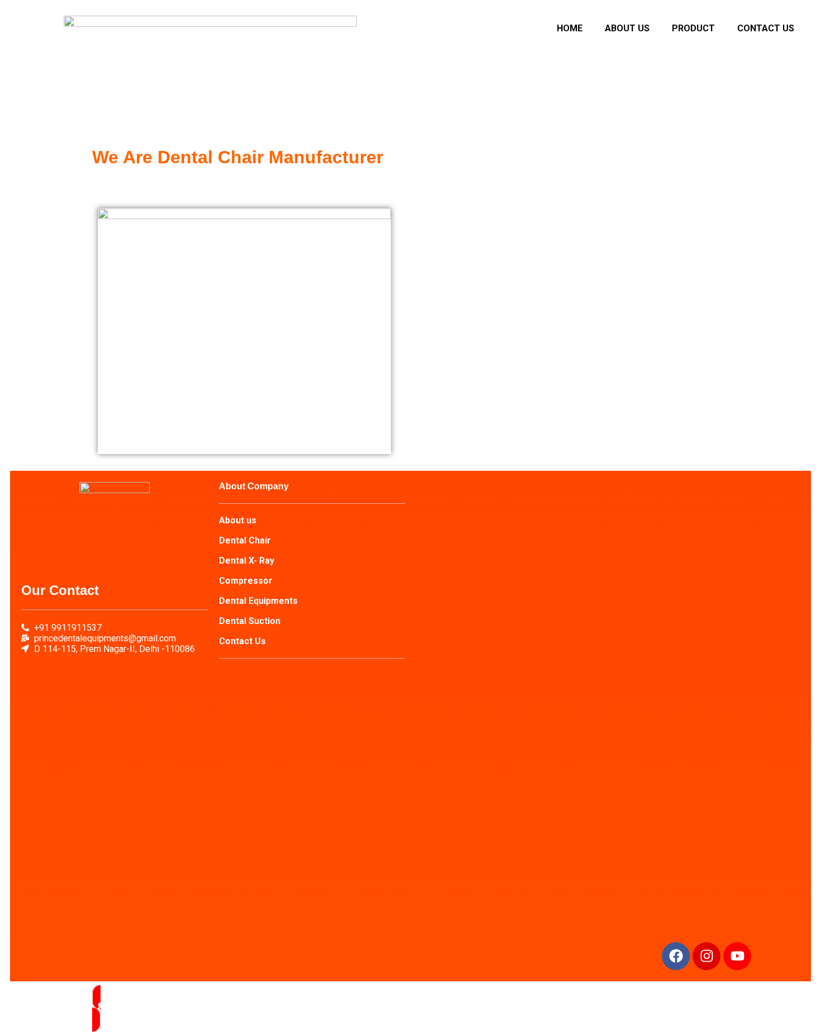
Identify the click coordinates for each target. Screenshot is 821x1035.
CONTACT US (765, 28)
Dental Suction (249, 621)
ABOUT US (627, 28)
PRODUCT (693, 28)
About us (237, 520)
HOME (570, 28)
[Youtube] (737, 956)
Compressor (246, 580)
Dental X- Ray (246, 560)
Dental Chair (245, 540)
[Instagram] (706, 956)
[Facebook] (676, 956)
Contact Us (242, 641)
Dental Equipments (258, 601)
